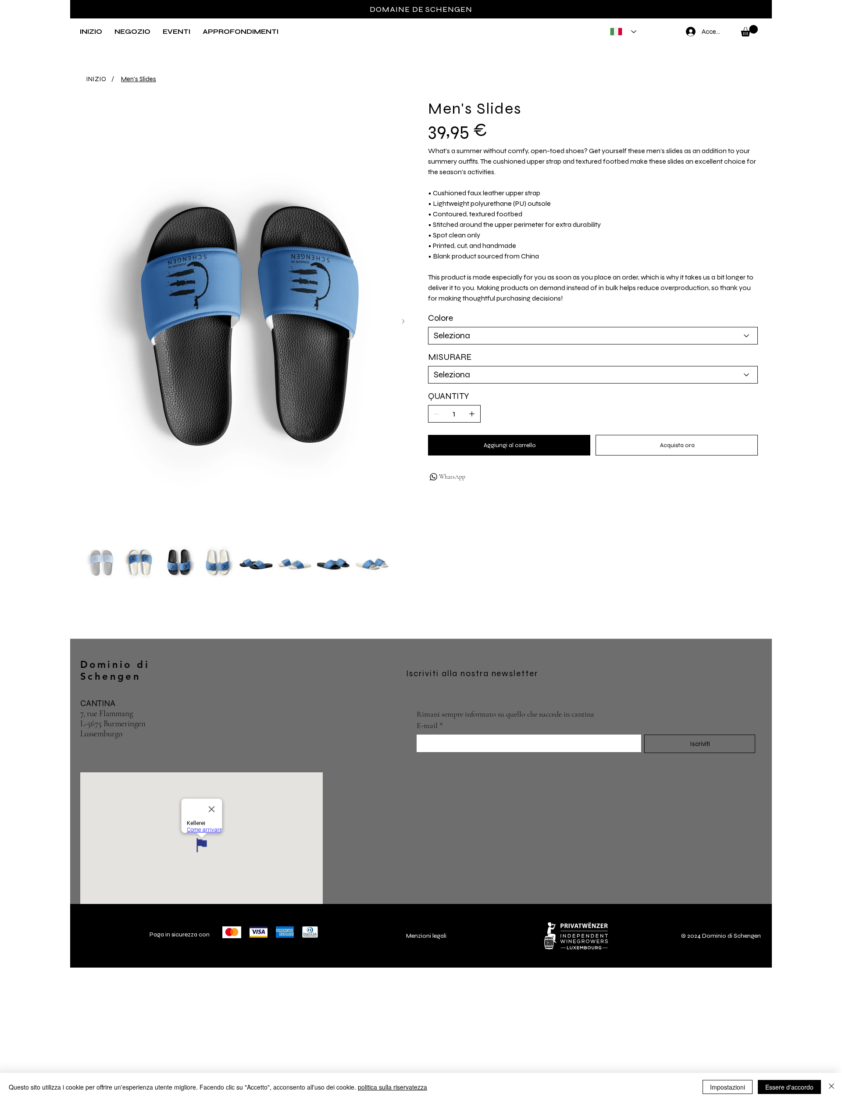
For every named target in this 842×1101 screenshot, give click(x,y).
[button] (132, 31)
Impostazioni (727, 1087)
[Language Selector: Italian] (620, 31)
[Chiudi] (831, 1087)
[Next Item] (403, 321)
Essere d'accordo (789, 1087)
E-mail (430, 725)
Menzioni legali (426, 936)
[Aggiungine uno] (472, 414)
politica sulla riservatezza (392, 1087)
